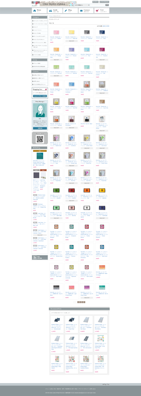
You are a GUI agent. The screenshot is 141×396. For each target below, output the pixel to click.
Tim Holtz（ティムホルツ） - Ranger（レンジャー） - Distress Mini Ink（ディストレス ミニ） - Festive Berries (87, 234)
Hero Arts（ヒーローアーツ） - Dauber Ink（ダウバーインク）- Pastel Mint (102, 179)
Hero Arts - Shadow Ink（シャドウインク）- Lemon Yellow (56, 108)
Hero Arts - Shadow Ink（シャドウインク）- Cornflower (71, 91)
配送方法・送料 (60, 388)
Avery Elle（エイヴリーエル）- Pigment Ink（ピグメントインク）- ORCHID (71, 214)
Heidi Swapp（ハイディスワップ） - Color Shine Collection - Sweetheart (40, 239)
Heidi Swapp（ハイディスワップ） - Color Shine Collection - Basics (40, 232)
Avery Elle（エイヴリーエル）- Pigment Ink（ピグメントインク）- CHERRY (71, 197)
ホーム (39, 11)
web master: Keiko (91, 392)
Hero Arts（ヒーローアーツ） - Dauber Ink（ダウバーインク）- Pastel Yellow (102, 162)
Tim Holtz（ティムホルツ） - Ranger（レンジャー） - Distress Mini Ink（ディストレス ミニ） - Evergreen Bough (71, 234)
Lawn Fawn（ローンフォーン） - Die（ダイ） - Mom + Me (39, 224)
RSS (38, 256)
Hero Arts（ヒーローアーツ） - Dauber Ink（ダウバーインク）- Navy (56, 162)
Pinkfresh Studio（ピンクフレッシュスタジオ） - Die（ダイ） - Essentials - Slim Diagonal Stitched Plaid (57, 346)
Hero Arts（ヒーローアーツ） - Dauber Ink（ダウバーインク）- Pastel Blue (56, 179)
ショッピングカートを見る (40, 96)
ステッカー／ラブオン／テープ (40, 20)
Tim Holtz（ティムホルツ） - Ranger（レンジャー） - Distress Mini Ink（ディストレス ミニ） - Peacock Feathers (71, 254)
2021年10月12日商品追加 (39, 66)
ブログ (70, 11)
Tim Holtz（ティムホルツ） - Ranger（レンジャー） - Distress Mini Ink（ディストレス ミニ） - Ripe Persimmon (87, 254)
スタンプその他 (37, 33)
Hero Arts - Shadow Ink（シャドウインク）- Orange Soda (56, 56)
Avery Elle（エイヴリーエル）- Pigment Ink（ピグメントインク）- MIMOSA (102, 197)
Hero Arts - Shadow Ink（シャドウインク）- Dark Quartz (87, 91)
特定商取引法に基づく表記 (71, 388)
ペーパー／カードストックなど (40, 24)
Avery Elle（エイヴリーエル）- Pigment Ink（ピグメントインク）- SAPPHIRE (102, 214)
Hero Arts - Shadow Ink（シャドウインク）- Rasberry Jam (102, 56)
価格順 (104, 26)
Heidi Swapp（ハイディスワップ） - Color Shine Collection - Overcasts (40, 247)
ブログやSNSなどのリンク (39, 84)
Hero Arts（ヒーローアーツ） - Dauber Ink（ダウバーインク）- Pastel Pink (86, 162)
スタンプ (36, 27)
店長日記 (40, 128)
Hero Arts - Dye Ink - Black (86, 123)
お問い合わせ (86, 11)
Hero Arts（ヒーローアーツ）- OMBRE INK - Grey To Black (56, 294)
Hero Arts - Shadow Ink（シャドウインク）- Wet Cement (102, 73)
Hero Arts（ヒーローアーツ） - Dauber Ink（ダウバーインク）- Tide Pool (71, 179)
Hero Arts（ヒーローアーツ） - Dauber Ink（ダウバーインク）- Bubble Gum (56, 144)
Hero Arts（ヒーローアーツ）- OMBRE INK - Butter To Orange (101, 273)
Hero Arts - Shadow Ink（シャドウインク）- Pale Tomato (56, 91)
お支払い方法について (38, 75)
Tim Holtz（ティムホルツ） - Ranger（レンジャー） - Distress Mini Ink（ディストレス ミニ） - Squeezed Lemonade (71, 274)
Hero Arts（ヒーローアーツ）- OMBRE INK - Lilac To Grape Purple (87, 294)
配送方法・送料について (39, 78)
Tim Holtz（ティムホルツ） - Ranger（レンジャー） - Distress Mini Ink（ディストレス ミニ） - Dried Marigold (56, 234)
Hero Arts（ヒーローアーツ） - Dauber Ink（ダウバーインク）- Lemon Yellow (86, 144)
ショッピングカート (102, 11)
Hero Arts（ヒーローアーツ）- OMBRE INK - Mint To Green (102, 294)
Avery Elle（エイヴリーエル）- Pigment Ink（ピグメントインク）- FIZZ (86, 197)
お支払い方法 (53, 388)
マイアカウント (104, 2)
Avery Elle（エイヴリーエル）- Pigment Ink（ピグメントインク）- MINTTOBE (56, 214)
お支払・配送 (55, 11)
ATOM (39, 258)
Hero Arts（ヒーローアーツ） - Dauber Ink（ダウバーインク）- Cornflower (71, 144)
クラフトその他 (37, 54)
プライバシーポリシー (83, 388)
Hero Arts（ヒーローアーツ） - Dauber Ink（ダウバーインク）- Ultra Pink (86, 179)
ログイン (95, 2)
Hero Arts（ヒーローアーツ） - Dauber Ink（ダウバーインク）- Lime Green (102, 144)
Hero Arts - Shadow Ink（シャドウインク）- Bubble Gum (56, 38)
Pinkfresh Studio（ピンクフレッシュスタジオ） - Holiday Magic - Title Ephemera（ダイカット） (100, 366)
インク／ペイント (37, 30)
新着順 (107, 26)
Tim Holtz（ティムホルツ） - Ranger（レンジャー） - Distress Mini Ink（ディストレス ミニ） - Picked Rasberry (102, 234)
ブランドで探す (37, 63)
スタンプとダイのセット (39, 39)
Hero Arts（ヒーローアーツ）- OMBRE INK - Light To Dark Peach (70, 294)
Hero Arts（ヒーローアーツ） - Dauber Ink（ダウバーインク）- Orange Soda (71, 162)
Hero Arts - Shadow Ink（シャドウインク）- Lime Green (87, 108)
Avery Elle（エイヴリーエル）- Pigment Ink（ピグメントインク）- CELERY (56, 197)
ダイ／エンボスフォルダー (39, 36)
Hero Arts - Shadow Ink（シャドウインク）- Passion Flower (71, 56)
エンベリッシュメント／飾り (40, 42)
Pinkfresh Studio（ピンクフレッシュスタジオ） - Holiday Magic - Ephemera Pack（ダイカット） (71, 366)
